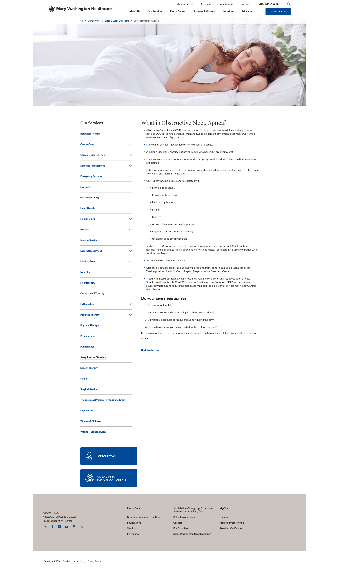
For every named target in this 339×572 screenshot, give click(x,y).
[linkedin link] (81, 527)
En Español (133, 533)
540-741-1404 (268, 4)
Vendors (132, 528)
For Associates (181, 528)
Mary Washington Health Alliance (192, 533)
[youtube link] (66, 527)
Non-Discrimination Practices (143, 517)
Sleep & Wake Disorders (117, 21)
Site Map (67, 561)
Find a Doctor (134, 508)
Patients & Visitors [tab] (204, 11)
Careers (245, 3)
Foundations (226, 3)
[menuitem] (106, 134)
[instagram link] (74, 527)
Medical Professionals (232, 522)
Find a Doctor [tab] (178, 11)
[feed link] (45, 527)
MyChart (206, 3)
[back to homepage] (81, 20)
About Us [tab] (134, 11)
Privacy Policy (94, 561)
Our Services (94, 21)
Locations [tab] (228, 11)
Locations (225, 517)
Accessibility (79, 561)
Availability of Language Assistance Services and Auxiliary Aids (193, 510)
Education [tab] (247, 11)
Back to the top (150, 350)
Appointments (185, 3)
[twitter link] (59, 527)
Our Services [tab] (155, 11)
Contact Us (278, 11)
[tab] (130, 144)
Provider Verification (231, 528)
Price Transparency (184, 517)
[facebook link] (52, 527)
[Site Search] (289, 4)
